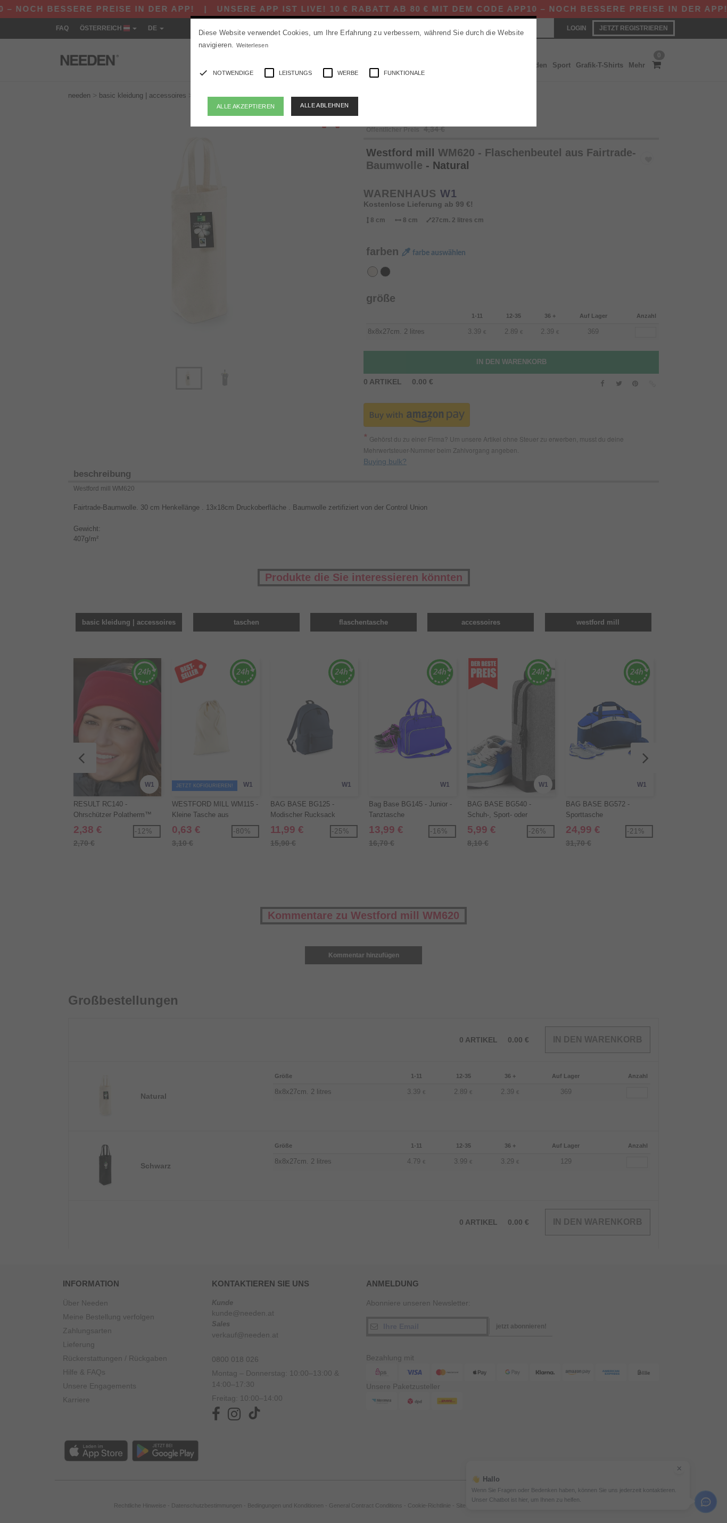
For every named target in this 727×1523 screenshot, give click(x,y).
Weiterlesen (252, 45)
